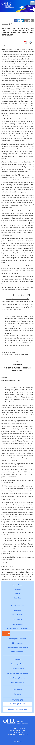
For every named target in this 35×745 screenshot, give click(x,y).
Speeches (17, 598)
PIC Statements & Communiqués (17, 628)
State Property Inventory (17, 678)
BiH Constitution (17, 643)
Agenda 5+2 (17, 659)
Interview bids (6, 634)
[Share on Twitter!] (18, 20)
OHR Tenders (17, 690)
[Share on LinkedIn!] (22, 20)
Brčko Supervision (17, 664)
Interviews (17, 589)
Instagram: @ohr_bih (18, 709)
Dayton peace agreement (17, 639)
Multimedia (17, 610)
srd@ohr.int (19, 732)
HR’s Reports (17, 619)
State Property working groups (17, 673)
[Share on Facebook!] (15, 20)
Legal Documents (17, 624)
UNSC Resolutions (17, 652)
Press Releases (17, 585)
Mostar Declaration (17, 682)
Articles (17, 594)
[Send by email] (32, 20)
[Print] (28, 20)
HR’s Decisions (17, 614)
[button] (32, 3)
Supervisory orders (17, 668)
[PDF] (25, 20)
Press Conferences (17, 606)
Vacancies (17, 694)
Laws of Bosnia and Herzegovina (17, 647)
